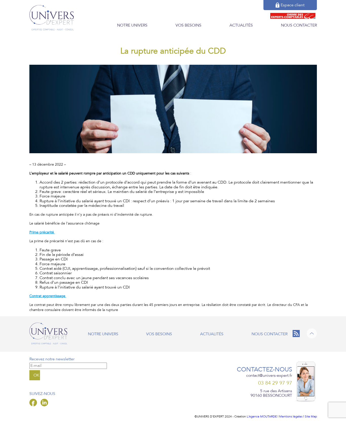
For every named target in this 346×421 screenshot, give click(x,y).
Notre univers (132, 25)
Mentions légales (290, 416)
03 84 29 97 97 (275, 383)
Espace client (292, 5)
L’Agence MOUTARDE (262, 416)
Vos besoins (188, 25)
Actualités (241, 25)
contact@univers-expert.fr (269, 375)
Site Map (311, 416)
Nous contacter (299, 25)
